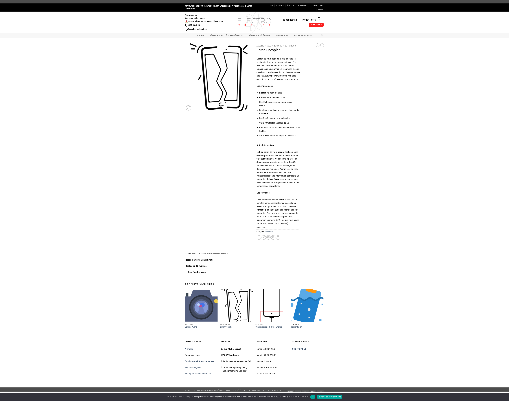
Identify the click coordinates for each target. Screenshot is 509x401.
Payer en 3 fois (317, 5)
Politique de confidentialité (329, 397)
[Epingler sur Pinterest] (273, 237)
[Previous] (185, 312)
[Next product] (317, 45)
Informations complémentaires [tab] (213, 253)
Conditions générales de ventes (199, 361)
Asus (269, 46)
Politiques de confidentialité (198, 373)
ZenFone (278, 46)
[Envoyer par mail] (268, 237)
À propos (290, 5)
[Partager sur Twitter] (264, 237)
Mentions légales (193, 367)
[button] (289, 20)
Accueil (200, 35)
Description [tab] (190, 253)
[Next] (323, 312)
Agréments (280, 5)
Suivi (271, 5)
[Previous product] (322, 45)
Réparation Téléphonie (259, 35)
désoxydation (296, 327)
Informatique (282, 35)
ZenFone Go (290, 46)
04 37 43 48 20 (299, 349)
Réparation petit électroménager (226, 35)
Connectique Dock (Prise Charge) (268, 327)
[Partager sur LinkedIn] (278, 237)
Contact (321, 9)
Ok (313, 397)
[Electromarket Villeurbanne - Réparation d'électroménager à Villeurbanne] (254, 22)
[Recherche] (321, 35)
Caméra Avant (191, 327)
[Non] (505, 398)
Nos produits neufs (303, 35)
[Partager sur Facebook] (259, 237)
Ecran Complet (226, 327)
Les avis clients (302, 5)
